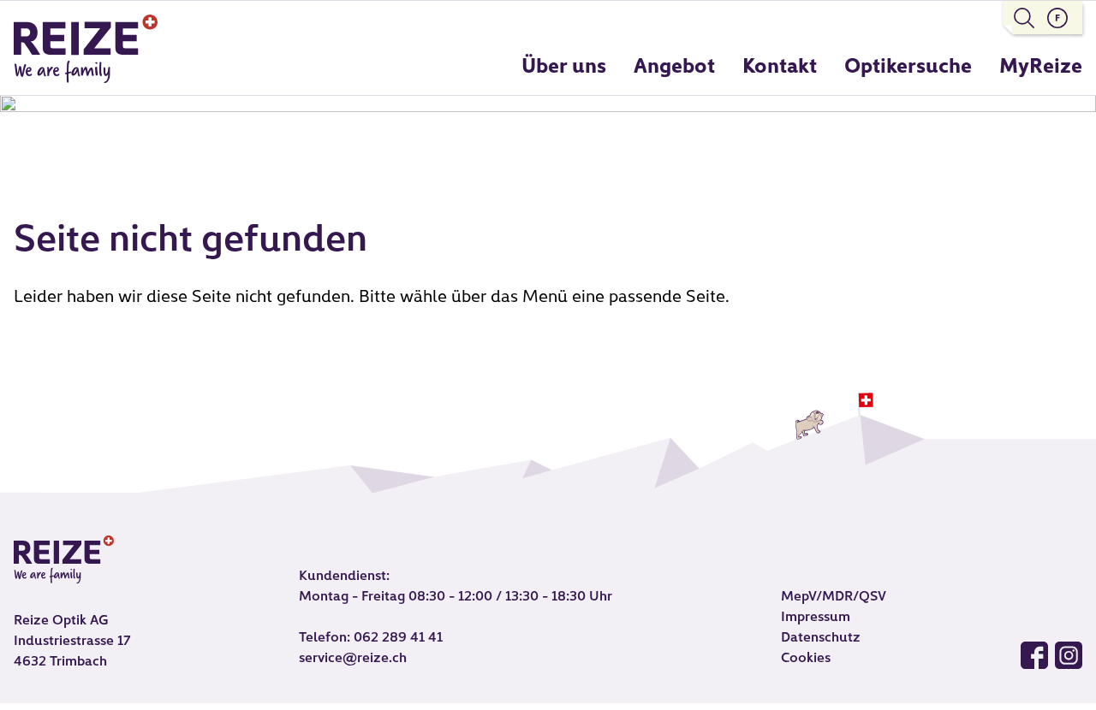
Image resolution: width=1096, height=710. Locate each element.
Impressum (815, 617)
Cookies (806, 659)
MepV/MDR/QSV (833, 597)
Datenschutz (821, 638)
